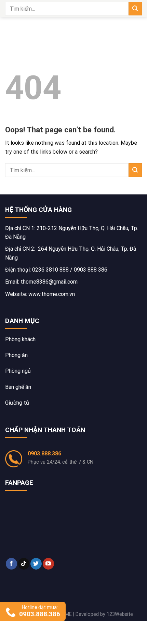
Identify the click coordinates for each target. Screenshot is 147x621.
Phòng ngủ (18, 371)
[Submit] (135, 8)
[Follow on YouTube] (48, 564)
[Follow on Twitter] (36, 564)
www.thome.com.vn (51, 294)
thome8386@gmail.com (49, 281)
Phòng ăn (16, 355)
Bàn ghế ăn (18, 387)
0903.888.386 (44, 453)
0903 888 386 (90, 269)
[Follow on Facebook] (11, 564)
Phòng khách (20, 339)
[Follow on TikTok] (23, 564)
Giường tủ (17, 402)
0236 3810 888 (50, 269)
